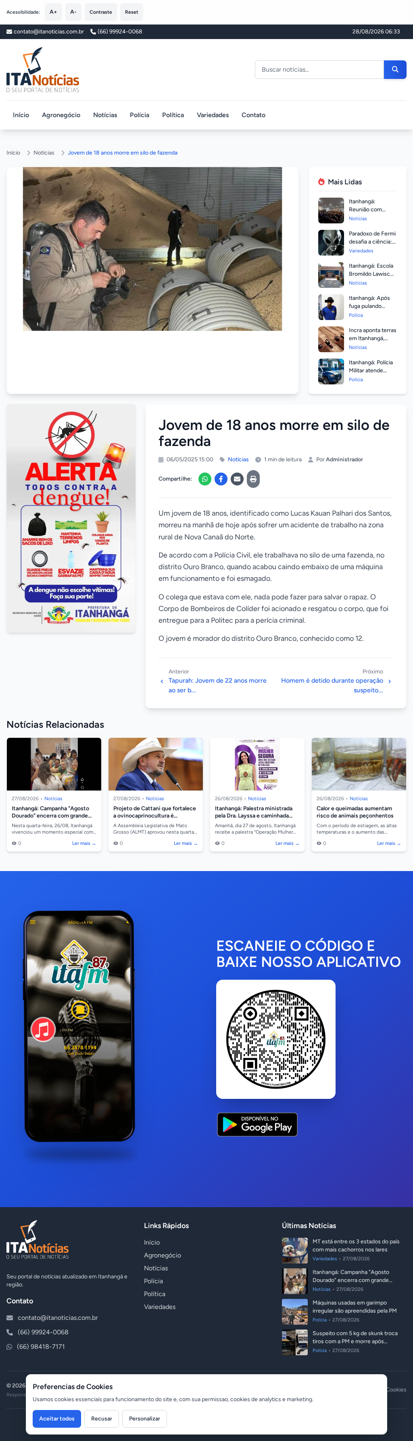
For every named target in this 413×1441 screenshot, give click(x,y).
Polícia (139, 115)
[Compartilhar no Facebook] (221, 479)
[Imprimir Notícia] (253, 479)
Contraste (101, 12)
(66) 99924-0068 (120, 31)
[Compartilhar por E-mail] (237, 479)
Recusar (101, 1418)
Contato (253, 115)
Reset (131, 12)
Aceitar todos (57, 1418)
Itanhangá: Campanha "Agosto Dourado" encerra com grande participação (50, 815)
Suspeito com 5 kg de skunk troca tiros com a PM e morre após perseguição (355, 1341)
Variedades (213, 115)
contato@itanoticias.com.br (58, 1317)
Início (21, 115)
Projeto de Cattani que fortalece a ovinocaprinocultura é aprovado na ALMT (154, 815)
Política (173, 115)
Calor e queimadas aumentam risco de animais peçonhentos (355, 812)
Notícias (105, 115)
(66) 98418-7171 (41, 1346)
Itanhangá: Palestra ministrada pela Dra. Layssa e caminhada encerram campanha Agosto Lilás (257, 815)
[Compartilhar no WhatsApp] (204, 479)
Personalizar (144, 1418)
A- (73, 11)
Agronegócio (61, 115)
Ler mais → (84, 843)
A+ (53, 11)
